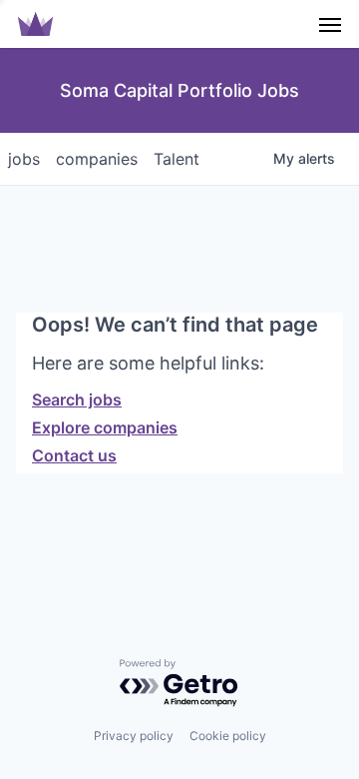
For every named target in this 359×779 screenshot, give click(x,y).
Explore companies (105, 427)
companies (97, 159)
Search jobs (77, 399)
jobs (24, 159)
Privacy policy (134, 735)
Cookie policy (227, 735)
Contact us (74, 455)
